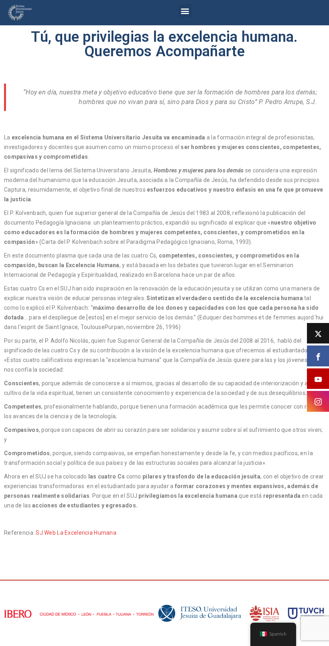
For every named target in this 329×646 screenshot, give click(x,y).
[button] (185, 10)
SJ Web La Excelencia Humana (76, 532)
